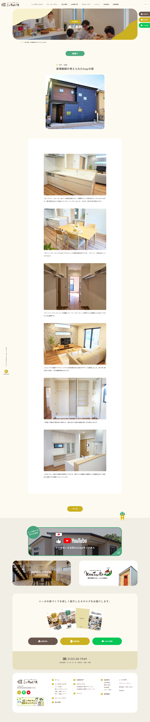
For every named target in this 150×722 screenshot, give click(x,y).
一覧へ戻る (75, 509)
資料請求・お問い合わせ (126, 687)
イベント (97, 4)
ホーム (22, 42)
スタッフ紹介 (107, 690)
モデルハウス (86, 4)
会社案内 (106, 4)
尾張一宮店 (107, 685)
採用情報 (116, 4)
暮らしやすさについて (61, 689)
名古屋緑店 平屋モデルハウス (85, 687)
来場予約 (121, 690)
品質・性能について (60, 691)
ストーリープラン (52, 4)
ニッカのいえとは (37, 4)
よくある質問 (123, 679)
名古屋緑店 (107, 682)
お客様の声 (74, 4)
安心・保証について (60, 694)
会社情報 (106, 687)
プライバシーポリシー (125, 683)
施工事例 (64, 4)
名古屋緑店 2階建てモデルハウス (86, 689)
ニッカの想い (58, 687)
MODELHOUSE (41, 573)
